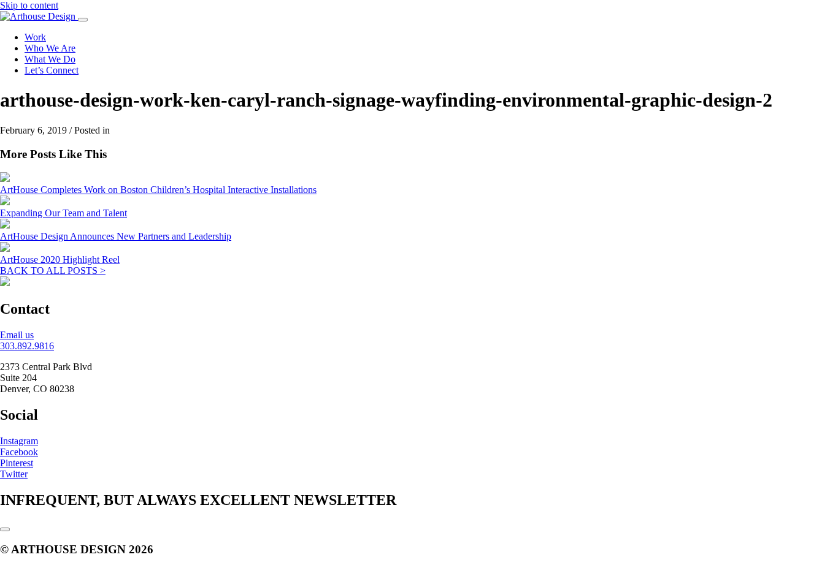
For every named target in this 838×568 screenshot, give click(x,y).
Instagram (19, 441)
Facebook (19, 452)
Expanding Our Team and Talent (63, 213)
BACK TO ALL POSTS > (53, 270)
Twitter (14, 474)
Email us (17, 335)
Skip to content (29, 5)
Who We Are (50, 48)
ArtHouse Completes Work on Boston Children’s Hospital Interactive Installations (158, 189)
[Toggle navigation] (83, 19)
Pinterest (16, 463)
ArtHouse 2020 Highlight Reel (60, 259)
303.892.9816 (27, 346)
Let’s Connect (52, 70)
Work (35, 37)
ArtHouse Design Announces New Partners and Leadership (115, 236)
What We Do (50, 59)
